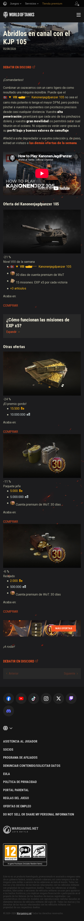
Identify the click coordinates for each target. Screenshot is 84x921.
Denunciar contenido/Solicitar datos (31, 766)
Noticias (17, 27)
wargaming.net (20, 829)
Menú (78, 14)
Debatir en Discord (17, 67)
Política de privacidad (20, 782)
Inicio (6, 27)
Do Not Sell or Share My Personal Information (38, 814)
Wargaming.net (24, 913)
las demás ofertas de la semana (53, 143)
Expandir (11, 332)
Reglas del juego (16, 798)
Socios (8, 749)
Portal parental (16, 790)
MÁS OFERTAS (63, 628)
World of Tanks (18, 14)
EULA (6, 774)
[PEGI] (25, 855)
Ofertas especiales (35, 27)
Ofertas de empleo (17, 806)
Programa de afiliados (20, 757)
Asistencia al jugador (20, 741)
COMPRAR (10, 305)
